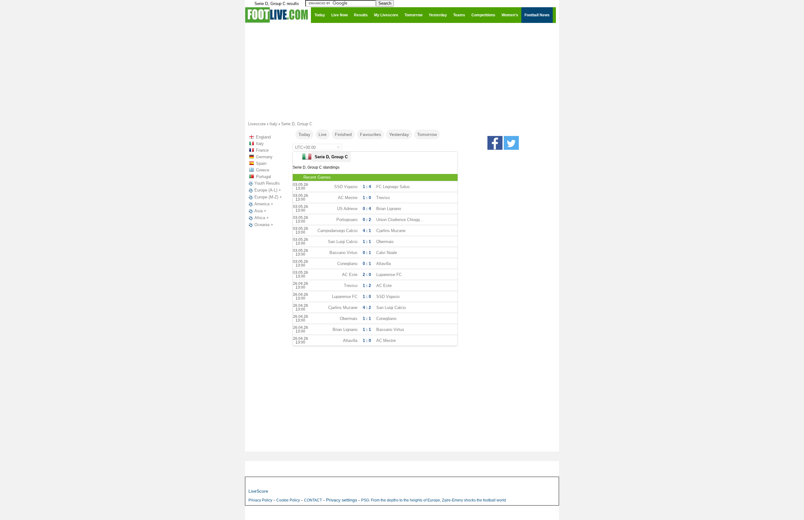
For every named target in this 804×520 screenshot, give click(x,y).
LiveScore (258, 491)
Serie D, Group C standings (316, 167)
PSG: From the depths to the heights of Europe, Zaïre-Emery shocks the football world (433, 500)
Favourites (370, 134)
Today (304, 134)
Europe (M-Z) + (268, 197)
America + (263, 204)
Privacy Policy (260, 500)
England (263, 137)
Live (322, 134)
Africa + (261, 217)
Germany (264, 156)
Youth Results (267, 183)
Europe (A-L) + (267, 190)
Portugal (263, 176)
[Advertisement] (402, 72)
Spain (261, 163)
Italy (260, 143)
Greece (262, 170)
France (262, 150)
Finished (343, 134)
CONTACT (313, 500)
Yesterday (399, 134)
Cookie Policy (288, 500)
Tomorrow (427, 134)
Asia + (260, 211)
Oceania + (263, 224)
